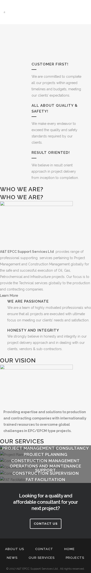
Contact (44, 549)
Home (69, 549)
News (12, 557)
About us (14, 549)
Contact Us (46, 523)
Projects (75, 557)
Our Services (42, 557)
